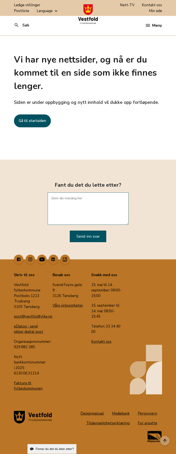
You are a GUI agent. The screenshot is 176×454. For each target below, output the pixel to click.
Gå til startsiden (32, 120)
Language (48, 11)
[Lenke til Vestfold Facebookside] (18, 259)
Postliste (21, 10)
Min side (155, 10)
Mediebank (121, 413)
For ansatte (147, 423)
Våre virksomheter (68, 305)
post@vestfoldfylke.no (33, 316)
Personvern (147, 413)
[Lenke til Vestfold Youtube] (42, 259)
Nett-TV (127, 5)
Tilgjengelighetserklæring (108, 423)
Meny (157, 25)
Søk (21, 25)
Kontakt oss (152, 5)
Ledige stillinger (27, 5)
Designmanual (92, 413)
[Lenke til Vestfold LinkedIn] (53, 259)
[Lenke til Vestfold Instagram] (30, 259)
